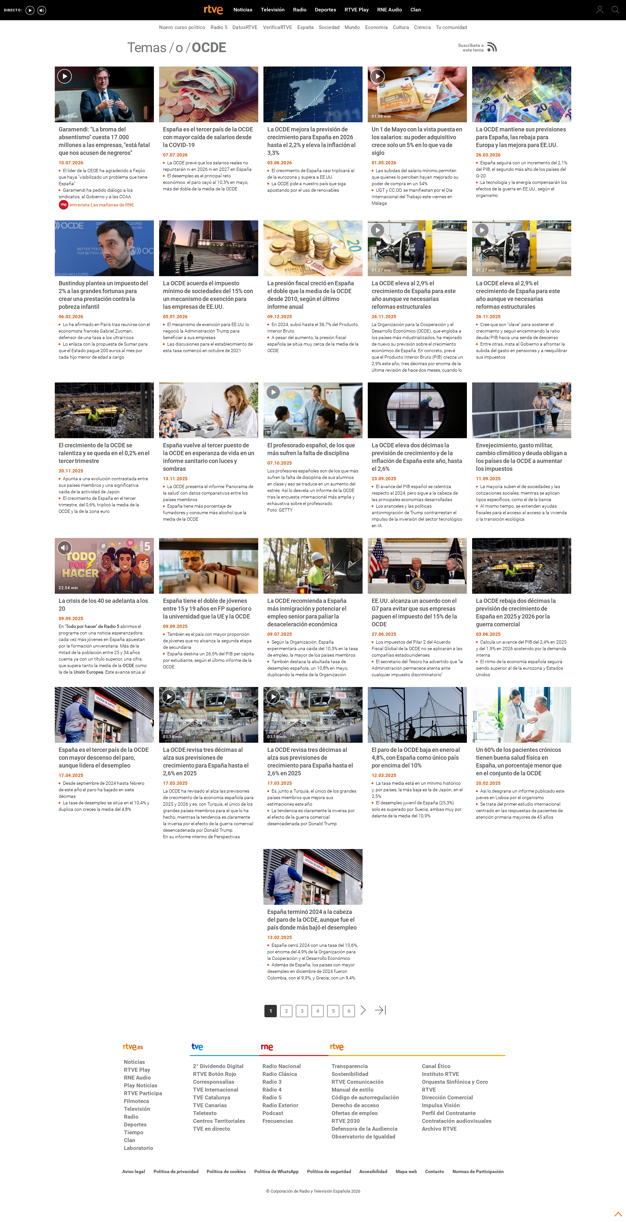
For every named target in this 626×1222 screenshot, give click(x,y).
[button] (242, 1010)
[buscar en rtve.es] (615, 10)
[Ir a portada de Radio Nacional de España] (293, 1048)
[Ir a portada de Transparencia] (416, 1048)
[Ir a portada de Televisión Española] (224, 1048)
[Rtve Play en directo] (30, 10)
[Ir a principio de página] (618, 1214)
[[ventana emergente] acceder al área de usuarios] (600, 10)
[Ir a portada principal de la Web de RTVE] (155, 1046)
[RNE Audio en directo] (42, 10)
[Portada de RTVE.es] (213, 10)
